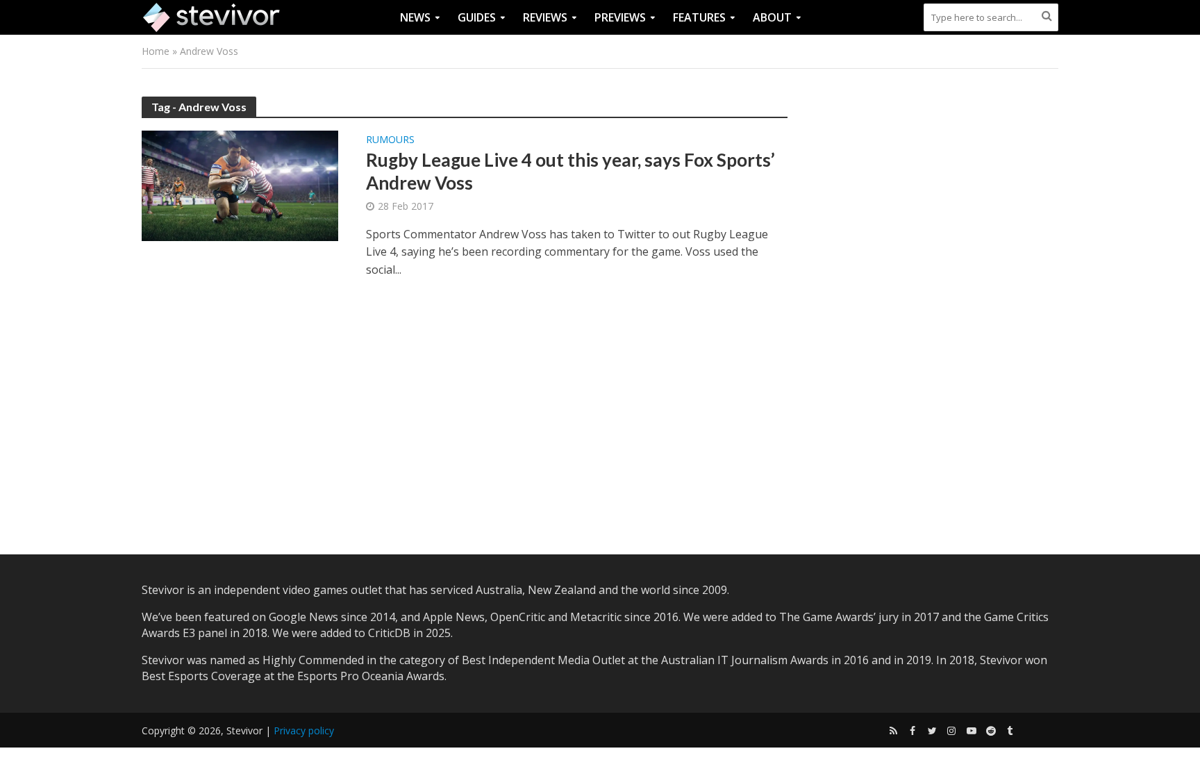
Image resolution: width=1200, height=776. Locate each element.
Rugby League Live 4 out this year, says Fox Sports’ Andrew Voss (570, 172)
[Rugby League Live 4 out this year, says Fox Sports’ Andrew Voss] (240, 184)
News (415, 17)
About (772, 17)
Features (699, 17)
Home (155, 51)
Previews (620, 17)
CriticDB (389, 633)
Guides (477, 17)
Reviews (545, 17)
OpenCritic (517, 617)
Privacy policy (304, 730)
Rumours (390, 140)
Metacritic (596, 617)
